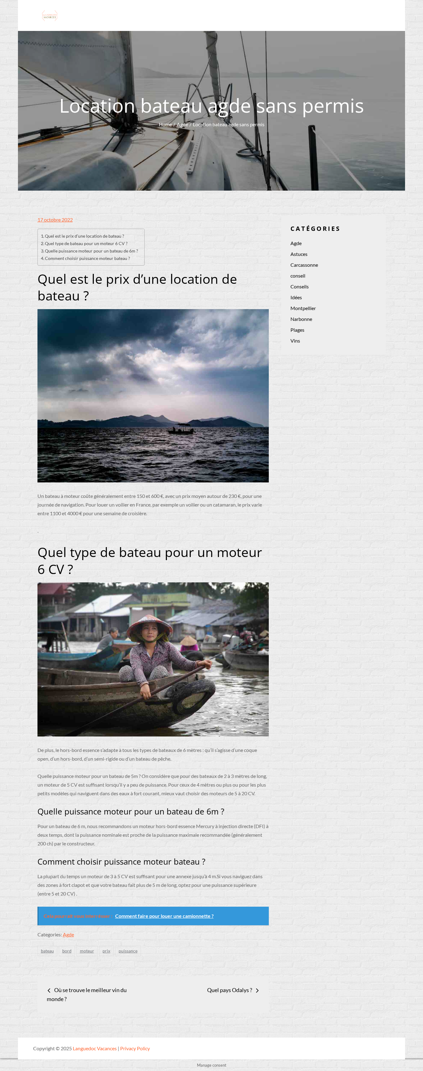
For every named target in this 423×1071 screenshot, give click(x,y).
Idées (296, 297)
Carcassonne (304, 265)
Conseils (299, 286)
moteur (87, 950)
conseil (297, 276)
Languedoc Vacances (95, 1048)
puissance (128, 950)
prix (106, 950)
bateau (47, 950)
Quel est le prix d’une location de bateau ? (84, 236)
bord (67, 950)
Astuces (298, 254)
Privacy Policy (135, 1048)
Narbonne (301, 319)
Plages (297, 330)
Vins (295, 340)
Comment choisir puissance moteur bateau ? (87, 258)
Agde (68, 934)
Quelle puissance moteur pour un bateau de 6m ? (91, 250)
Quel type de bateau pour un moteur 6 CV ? (86, 243)
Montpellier (303, 308)
